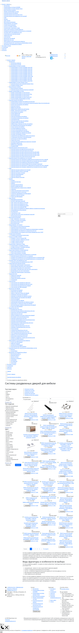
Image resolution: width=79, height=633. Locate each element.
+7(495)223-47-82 (54, 54)
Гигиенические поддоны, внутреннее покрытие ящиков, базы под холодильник (30, 103)
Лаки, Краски (7, 20)
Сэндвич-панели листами (17, 242)
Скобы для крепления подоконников (20, 190)
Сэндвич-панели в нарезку (17, 241)
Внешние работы (15, 355)
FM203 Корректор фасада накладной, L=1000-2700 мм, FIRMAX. (65, 431)
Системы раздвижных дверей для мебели (21, 132)
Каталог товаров (6, 4)
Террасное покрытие (16, 275)
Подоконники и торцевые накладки (19, 245)
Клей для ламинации (16, 176)
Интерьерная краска (16, 216)
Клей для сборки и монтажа (17, 177)
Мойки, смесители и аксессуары (18, 110)
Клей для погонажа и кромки (18, 173)
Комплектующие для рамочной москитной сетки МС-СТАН (25, 153)
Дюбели (13, 183)
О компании (5, 47)
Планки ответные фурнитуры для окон (20, 325)
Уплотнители (7, 37)
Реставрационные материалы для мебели (21, 125)
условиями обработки (27, 630)
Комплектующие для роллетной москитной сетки (23, 156)
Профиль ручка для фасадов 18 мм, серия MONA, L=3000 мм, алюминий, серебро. (30, 436)
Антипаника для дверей (16, 290)
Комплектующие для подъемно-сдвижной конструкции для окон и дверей (29, 167)
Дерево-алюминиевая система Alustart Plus (21, 94)
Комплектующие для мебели (11, 13)
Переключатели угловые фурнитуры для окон (22, 322)
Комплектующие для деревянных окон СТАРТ (22, 262)
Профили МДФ (14, 146)
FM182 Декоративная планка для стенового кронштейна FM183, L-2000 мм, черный (31, 470)
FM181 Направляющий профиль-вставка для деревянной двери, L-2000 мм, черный (48, 433)
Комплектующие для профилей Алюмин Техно (22, 83)
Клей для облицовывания (17, 174)
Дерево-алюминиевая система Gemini (20, 95)
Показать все (8, 402)
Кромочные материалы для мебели (19, 104)
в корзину (27, 419)
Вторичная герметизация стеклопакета (20, 265)
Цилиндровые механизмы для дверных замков (22, 302)
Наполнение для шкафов (17, 112)
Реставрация (14, 361)
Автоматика (7, 5)
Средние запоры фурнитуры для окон (20, 331)
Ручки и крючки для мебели (17, 127)
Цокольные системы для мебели (19, 138)
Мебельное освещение (16, 144)
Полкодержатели (15, 119)
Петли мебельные (15, 115)
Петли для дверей (15, 299)
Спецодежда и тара (15, 213)
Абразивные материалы (17, 199)
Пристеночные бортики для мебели (19, 121)
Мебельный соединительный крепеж (20, 109)
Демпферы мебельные (16, 143)
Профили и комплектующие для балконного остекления (17, 31)
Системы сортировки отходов (18, 134)
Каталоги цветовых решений (18, 201)
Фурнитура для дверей (9, 38)
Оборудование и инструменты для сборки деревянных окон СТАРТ (27, 232)
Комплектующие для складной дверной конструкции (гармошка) (26, 164)
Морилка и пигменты (16, 358)
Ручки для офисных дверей (17, 300)
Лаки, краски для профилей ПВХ (18, 207)
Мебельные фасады (16, 107)
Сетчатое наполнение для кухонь (19, 129)
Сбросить (8, 465)
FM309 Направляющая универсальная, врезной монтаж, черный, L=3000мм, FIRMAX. (48, 416)
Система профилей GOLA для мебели (20, 131)
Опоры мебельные (15, 113)
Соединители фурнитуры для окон (19, 330)
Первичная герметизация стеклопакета (20, 272)
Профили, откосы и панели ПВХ (18, 238)
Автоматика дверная (16, 63)
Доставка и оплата (6, 46)
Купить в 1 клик (34, 419)
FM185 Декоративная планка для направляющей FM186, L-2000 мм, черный (66, 489)
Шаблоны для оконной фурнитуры (19, 334)
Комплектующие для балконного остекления (22, 256)
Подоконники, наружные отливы (12, 28)
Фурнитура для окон (9, 40)
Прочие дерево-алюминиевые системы (20, 98)
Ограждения (14, 279)
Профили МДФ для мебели (17, 122)
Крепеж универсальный (17, 186)
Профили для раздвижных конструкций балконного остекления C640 (27, 257)
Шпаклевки (13, 360)
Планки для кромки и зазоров (18, 278)
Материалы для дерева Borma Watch (13, 44)
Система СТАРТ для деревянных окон (13, 32)
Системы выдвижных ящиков (18, 128)
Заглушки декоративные (17, 184)
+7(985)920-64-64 (54, 56)
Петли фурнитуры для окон (17, 324)
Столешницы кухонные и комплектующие (21, 137)
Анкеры (13, 180)
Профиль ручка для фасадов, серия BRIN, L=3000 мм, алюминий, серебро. (31, 524)
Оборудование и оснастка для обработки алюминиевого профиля (27, 229)
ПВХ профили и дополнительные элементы (14, 41)
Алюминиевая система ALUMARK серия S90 (21, 79)
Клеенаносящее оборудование (18, 227)
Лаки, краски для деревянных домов (19, 205)
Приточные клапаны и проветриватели (13, 29)
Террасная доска (8, 35)
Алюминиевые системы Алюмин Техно (13, 8)
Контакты (4, 50)
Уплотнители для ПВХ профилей (19, 287)
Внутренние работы (16, 354)
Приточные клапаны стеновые (18, 253)
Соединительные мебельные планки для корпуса (23, 135)
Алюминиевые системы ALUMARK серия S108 (22, 76)
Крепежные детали (15, 276)
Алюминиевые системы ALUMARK (12, 7)
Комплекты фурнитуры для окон (19, 318)
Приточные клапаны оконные (18, 251)
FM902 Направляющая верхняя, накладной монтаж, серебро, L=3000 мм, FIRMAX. (48, 450)
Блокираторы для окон (16, 309)
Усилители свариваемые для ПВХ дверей (21, 193)
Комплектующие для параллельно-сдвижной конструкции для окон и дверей (29, 165)
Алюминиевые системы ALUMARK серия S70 (21, 73)
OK (1, 632)
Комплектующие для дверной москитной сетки (22, 149)
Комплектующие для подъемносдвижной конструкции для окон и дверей (29, 161)
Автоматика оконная (16, 64)
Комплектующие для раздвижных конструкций (15, 16)
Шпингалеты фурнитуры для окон (19, 336)
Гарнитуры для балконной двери (19, 312)
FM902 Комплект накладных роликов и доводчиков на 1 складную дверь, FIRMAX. (65, 415)
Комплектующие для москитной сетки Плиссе (22, 150)
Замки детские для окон (16, 314)
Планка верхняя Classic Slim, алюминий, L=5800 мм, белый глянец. (48, 541)
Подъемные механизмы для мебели (19, 118)
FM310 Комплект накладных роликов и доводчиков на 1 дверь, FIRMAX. (31, 454)
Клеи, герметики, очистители (18, 219)
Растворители (14, 211)
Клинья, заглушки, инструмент (18, 220)
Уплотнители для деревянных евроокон (20, 282)
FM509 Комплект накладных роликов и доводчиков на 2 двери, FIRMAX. (65, 524)
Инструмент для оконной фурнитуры (20, 317)
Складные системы (29, 392)
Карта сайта (53, 600)
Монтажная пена (15, 223)
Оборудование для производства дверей (21, 297)
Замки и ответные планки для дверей (20, 293)
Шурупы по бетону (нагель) (17, 195)
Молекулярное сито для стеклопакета (20, 271)
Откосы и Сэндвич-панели (10, 26)
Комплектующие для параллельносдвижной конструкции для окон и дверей (29, 159)
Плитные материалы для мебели (19, 116)
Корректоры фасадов (30, 393)
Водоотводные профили (10, 10)
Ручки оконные (14, 328)
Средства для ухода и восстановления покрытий (22, 214)
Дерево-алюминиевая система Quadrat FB (21, 97)
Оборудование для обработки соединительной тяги (23, 230)
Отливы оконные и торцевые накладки (20, 247)
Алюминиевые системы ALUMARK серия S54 (21, 72)
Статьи (52, 601)
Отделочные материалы (10, 25)
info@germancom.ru (12, 590)
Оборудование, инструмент (10, 23)
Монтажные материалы (9, 22)
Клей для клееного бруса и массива (19, 171)
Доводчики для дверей (16, 291)
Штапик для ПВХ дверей (17, 345)
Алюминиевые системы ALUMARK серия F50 (21, 75)
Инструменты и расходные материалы (20, 226)
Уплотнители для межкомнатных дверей (21, 285)
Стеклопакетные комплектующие (12, 34)
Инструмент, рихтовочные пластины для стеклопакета (24, 269)
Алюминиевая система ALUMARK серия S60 (21, 78)
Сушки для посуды (15, 140)
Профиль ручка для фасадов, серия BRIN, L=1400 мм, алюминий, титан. (66, 449)
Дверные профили (15, 343)
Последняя (45, 549)
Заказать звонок (6, 0)
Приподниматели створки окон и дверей (21, 187)
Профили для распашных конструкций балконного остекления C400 (27, 259)
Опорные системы (29, 389)
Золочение (13, 363)
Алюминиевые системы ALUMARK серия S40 (21, 67)
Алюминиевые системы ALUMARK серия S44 (21, 69)
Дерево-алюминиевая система (11, 11)
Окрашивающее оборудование (18, 210)
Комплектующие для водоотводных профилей (22, 89)
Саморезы (13, 189)
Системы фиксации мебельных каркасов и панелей (23, 141)
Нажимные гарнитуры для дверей (19, 294)
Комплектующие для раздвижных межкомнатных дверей (25, 162)
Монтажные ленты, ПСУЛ (17, 222)
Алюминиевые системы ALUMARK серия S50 (21, 70)
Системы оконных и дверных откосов (20, 239)
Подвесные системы (29, 390)
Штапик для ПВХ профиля (17, 339)
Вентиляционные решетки (17, 248)
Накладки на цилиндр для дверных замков (21, 296)
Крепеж (6, 19)
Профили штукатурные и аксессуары (20, 235)
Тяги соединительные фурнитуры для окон (21, 333)
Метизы (13, 349)
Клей (5, 17)
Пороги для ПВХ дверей (16, 196)
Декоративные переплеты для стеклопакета (21, 266)
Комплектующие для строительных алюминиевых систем (18, 43)
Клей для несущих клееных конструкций (20, 170)
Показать (18, 465)
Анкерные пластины (16, 181)
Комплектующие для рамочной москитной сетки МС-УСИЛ (25, 155)
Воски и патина (14, 357)
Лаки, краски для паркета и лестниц (19, 202)
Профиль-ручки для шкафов (31, 395)
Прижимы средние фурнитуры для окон (20, 327)
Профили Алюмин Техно (17, 85)
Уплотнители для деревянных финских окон (21, 284)
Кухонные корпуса (15, 106)
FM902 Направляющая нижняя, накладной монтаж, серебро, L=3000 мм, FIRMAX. (30, 489)
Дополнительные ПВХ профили (18, 346)
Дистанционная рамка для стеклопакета (20, 268)
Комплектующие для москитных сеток (13, 14)
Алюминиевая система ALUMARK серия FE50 (21, 81)
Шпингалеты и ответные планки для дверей (21, 303)
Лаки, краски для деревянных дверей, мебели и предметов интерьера (28, 208)
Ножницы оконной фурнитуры (18, 321)
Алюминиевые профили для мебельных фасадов (23, 101)
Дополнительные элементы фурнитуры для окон (23, 311)
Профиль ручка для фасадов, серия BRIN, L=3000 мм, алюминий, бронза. (48, 489)
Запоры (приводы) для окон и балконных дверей (23, 315)
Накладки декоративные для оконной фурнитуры (23, 319)
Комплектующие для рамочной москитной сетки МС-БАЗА (25, 152)
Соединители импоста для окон (18, 192)
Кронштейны (14, 351)
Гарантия (4, 48)
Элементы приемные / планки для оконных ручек (23, 337)
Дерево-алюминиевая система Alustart (20, 92)
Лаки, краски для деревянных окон (19, 204)
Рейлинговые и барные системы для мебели (21, 124)
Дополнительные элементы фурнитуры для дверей (23, 305)
